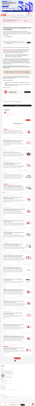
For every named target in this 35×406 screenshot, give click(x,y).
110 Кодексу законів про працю (12, 49)
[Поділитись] (29, 135)
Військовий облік (10, 129)
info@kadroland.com (3, 386)
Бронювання (10, 311)
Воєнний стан (14, 184)
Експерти (2, 369)
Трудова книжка (5, 242)
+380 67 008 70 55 (3, 381)
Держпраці (9, 87)
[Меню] (1, 13)
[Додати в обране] (30, 135)
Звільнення (4, 288)
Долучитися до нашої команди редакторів (7, 372)
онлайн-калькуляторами (17, 72)
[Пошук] (27, 13)
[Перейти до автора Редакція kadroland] (5, 92)
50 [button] (19, 360)
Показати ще (18, 358)
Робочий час (8, 173)
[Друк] (16, 38)
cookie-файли (17, 404)
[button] (21, 360)
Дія (3, 277)
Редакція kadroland (9, 36)
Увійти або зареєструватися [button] (25, 20)
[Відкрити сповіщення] (31, 13)
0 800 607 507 (6, 380)
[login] (33, 13)
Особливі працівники (6, 334)
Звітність (4, 299)
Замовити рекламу (29, 1)
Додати (29, 42)
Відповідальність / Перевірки (7, 207)
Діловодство (10, 161)
